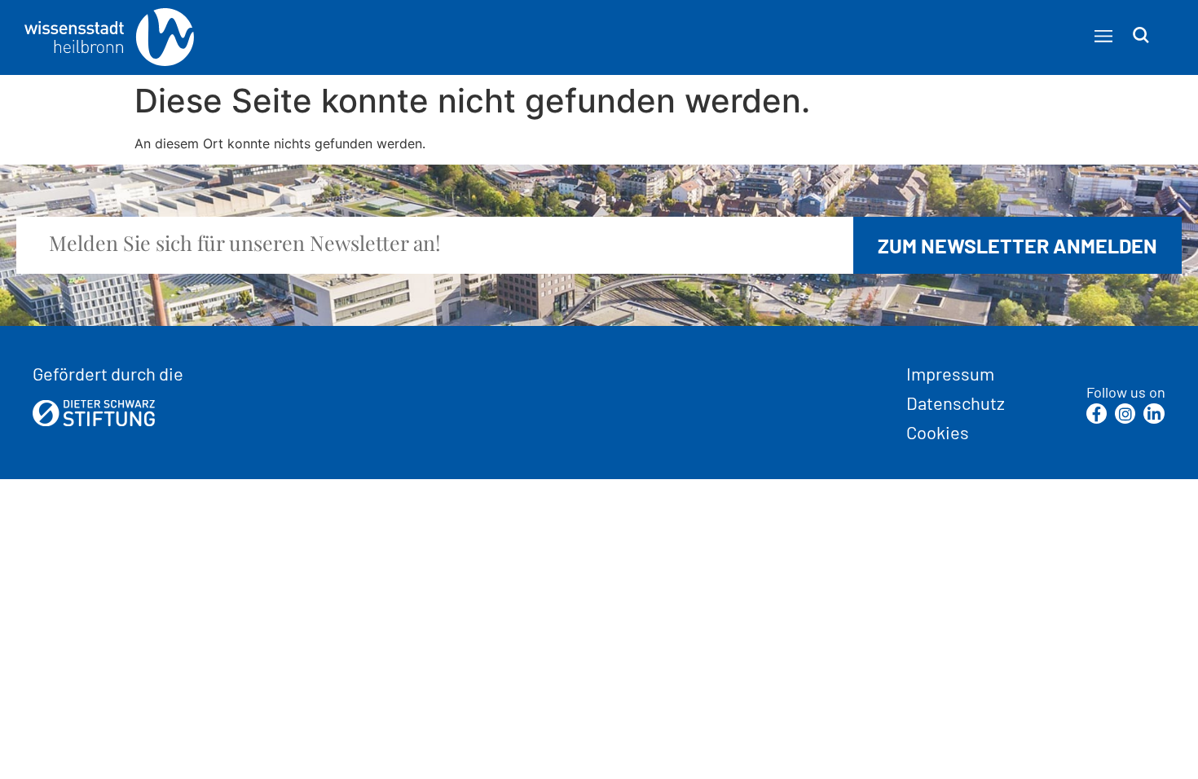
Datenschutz (955, 402)
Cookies (937, 431)
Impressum (950, 373)
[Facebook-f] (1096, 413)
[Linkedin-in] (1153, 413)
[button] (1103, 36)
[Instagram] (1125, 413)
